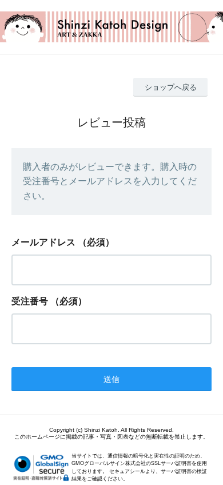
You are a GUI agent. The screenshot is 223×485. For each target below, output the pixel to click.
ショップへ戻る (171, 87)
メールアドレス (43, 242)
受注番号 (29, 301)
